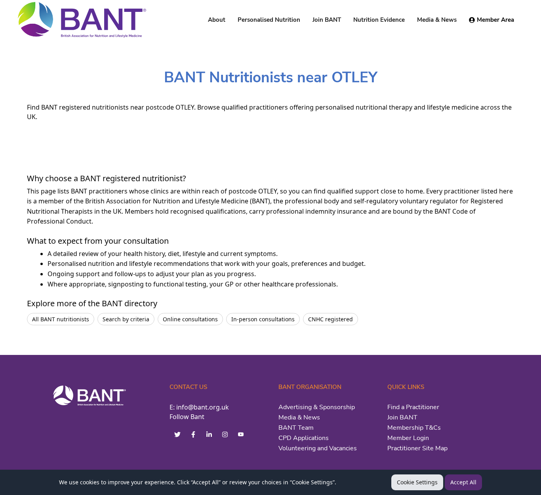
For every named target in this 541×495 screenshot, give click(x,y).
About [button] (216, 20)
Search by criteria (126, 319)
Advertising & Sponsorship (316, 407)
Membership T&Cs (414, 427)
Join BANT (402, 417)
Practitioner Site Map (417, 448)
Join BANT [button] (326, 20)
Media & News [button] (437, 20)
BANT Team (296, 427)
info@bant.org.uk (202, 407)
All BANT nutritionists (60, 319)
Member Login (408, 438)
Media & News (299, 417)
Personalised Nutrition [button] (269, 20)
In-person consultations (263, 319)
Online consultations (190, 319)
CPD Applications (303, 438)
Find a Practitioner (413, 407)
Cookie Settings (417, 482)
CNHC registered (330, 319)
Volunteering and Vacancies (317, 448)
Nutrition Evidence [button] (379, 20)
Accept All (463, 482)
